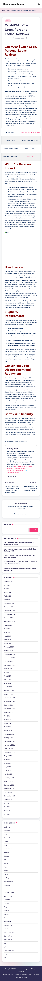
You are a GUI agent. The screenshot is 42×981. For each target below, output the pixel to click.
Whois (6, 958)
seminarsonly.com (13, 472)
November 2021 (9, 789)
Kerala (6, 871)
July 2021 (7, 803)
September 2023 (9, 709)
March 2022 (8, 774)
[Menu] (39, 4)
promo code (8, 896)
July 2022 (7, 760)
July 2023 (7, 716)
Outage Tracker (9, 892)
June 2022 (7, 763)
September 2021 (9, 796)
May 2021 (7, 810)
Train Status (8, 940)
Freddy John (12, 448)
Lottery (6, 878)
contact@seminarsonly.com (23, 466)
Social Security (9, 932)
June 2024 (7, 676)
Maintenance (8, 881)
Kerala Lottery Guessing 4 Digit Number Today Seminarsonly (20, 569)
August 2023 (8, 712)
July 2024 (7, 672)
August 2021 (8, 799)
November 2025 (9, 614)
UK (5, 947)
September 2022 (9, 752)
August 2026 (8, 581)
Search (7, 524)
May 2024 (7, 680)
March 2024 (8, 687)
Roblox (6, 914)
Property (7, 900)
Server (6, 929)
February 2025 (9, 647)
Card (5, 845)
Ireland (6, 863)
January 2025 (8, 650)
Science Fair (8, 925)
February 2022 (9, 778)
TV (5, 943)
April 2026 (7, 596)
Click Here (30, 156)
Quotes (6, 903)
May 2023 (7, 723)
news (8, 10)
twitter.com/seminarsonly (15, 470)
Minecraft (7, 885)
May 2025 (7, 636)
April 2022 (7, 770)
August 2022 (8, 756)
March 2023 (8, 730)
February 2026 (9, 603)
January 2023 (8, 738)
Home (3, 10)
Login (6, 874)
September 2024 (9, 665)
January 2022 (8, 781)
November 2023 (9, 701)
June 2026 (7, 589)
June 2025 (7, 632)
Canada (6, 842)
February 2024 (9, 690)
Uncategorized (9, 950)
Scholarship (8, 921)
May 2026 (7, 592)
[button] (11, 476)
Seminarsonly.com (14, 4)
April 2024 (7, 683)
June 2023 (7, 720)
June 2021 (7, 807)
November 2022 (9, 745)
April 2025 (7, 640)
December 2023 (9, 698)
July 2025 (7, 629)
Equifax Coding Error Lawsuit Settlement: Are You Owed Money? (19, 556)
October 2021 (8, 792)
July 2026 (7, 585)
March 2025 (8, 643)
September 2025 (9, 621)
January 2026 (8, 607)
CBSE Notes (8, 849)
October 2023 (8, 705)
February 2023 (9, 734)
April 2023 (7, 727)
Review (6, 911)
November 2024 (9, 658)
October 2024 (9, 661)
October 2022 (8, 749)
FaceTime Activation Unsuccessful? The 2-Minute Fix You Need (19, 543)
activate (7, 827)
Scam (6, 918)
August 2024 (8, 669)
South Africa (8, 936)
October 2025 (8, 618)
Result (6, 907)
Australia (7, 831)
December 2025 (9, 611)
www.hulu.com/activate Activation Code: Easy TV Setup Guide (20, 550)
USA (5, 954)
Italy (5, 867)
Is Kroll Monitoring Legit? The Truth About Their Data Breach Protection (20, 563)
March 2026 (8, 600)
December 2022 (9, 741)
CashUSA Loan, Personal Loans (30, 132)
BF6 (5, 834)
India (5, 860)
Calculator (7, 838)
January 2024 (8, 694)
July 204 (7, 814)
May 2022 (7, 767)
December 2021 (9, 785)
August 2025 (8, 625)
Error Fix (6, 852)
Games (6, 856)
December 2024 (9, 654)
